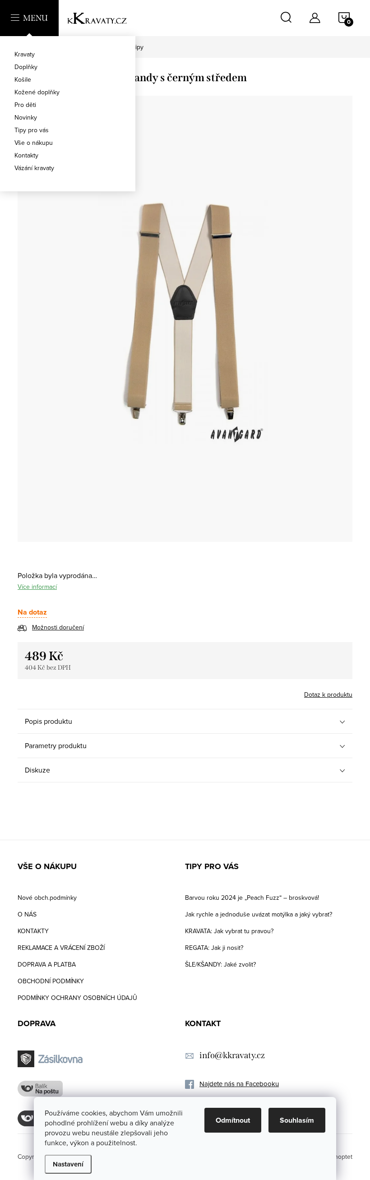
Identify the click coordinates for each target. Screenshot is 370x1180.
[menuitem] (67, 54)
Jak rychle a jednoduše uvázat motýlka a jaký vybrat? (258, 914)
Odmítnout (233, 1120)
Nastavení (68, 1164)
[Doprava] (51, 1058)
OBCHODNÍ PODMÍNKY (51, 981)
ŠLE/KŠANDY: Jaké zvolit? (220, 964)
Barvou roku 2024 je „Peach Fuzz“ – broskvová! (252, 897)
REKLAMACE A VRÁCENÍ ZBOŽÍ (61, 947)
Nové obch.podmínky (47, 897)
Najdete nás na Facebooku (239, 1083)
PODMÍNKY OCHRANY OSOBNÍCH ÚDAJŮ (77, 997)
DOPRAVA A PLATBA (47, 964)
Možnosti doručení (58, 627)
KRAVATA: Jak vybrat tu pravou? (229, 930)
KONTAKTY (33, 930)
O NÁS (27, 914)
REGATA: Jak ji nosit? (214, 947)
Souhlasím (297, 1120)
